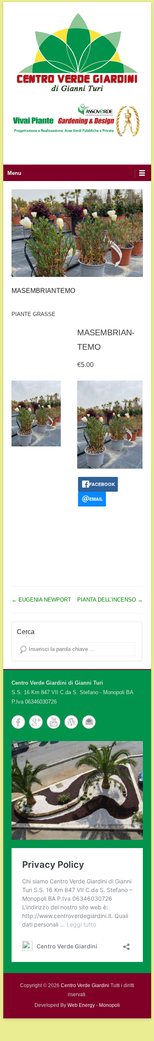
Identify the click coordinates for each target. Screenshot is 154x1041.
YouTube (53, 722)
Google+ (36, 722)
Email (89, 722)
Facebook (18, 722)
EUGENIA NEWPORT (41, 600)
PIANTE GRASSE (33, 314)
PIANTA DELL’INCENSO (110, 600)
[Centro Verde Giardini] (77, 51)
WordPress (71, 722)
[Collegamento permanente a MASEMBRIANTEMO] (77, 233)
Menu (14, 173)
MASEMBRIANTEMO (43, 290)
